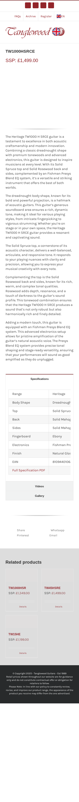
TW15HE (14, 634)
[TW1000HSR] (21, 575)
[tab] (39, 378)
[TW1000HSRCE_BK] (39, 96)
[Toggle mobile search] (72, 32)
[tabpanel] (39, 432)
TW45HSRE (52, 588)
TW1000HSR (17, 588)
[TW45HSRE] (57, 575)
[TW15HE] (21, 621)
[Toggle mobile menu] (72, 28)
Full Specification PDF (28, 470)
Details (22, 606)
